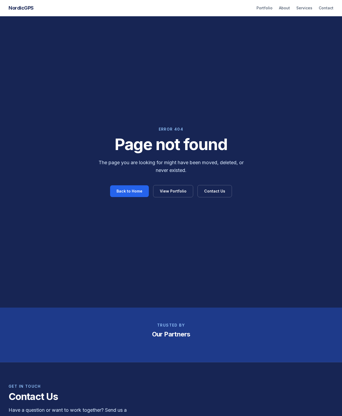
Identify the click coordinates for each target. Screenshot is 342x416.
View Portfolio (173, 191)
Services (304, 8)
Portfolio (264, 8)
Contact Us (214, 191)
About (284, 8)
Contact (326, 8)
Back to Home (129, 191)
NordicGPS (21, 8)
